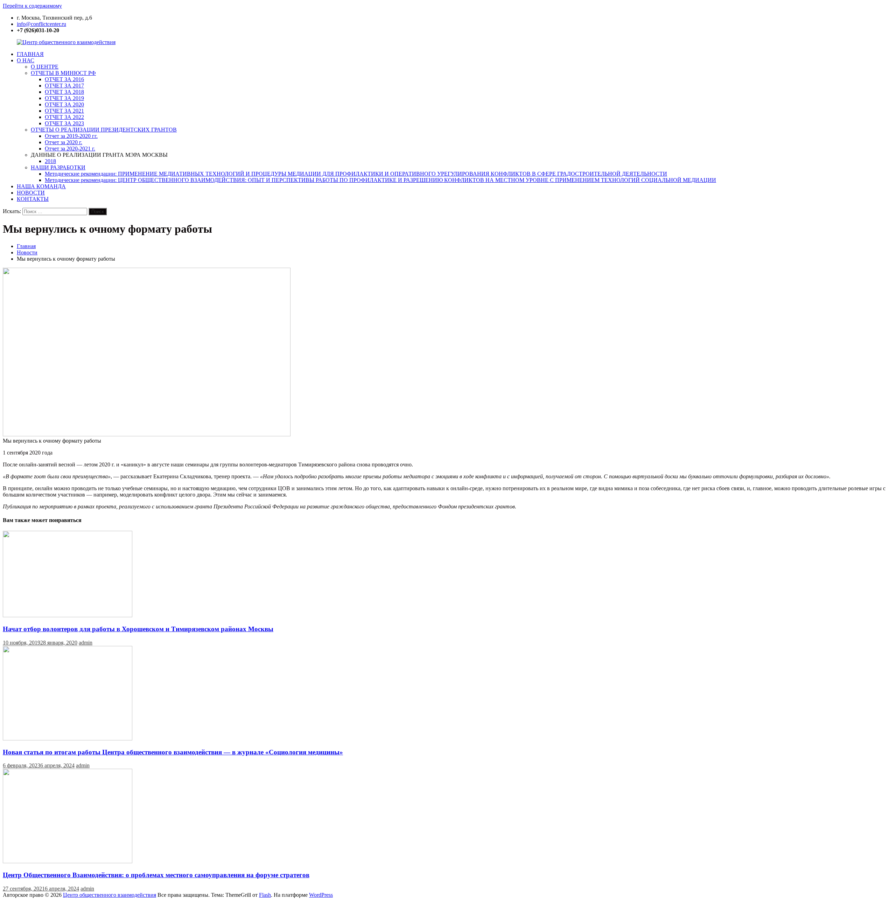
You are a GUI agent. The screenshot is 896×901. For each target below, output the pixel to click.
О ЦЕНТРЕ (44, 67)
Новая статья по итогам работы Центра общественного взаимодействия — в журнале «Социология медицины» (173, 752)
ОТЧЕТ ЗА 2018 (64, 92)
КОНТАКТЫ (33, 199)
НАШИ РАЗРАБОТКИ (58, 167)
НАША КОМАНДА (41, 186)
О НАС (25, 60)
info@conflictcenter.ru (41, 24)
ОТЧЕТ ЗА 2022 (64, 117)
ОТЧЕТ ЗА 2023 (64, 123)
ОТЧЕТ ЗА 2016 (64, 79)
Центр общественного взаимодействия (109, 895)
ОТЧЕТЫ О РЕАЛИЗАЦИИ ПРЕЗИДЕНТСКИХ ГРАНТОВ (104, 130)
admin (85, 643)
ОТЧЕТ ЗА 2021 (64, 111)
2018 (50, 161)
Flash (265, 895)
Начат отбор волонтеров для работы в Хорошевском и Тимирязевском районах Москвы (138, 629)
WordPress (321, 895)
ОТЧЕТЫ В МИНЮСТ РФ (63, 73)
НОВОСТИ (31, 193)
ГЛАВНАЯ (30, 54)
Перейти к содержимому (32, 6)
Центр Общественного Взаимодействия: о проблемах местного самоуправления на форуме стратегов (156, 875)
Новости (27, 252)
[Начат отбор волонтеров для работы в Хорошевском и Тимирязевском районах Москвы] (67, 615)
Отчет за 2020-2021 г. (70, 149)
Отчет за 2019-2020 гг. (71, 136)
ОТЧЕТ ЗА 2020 (64, 104)
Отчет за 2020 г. (63, 142)
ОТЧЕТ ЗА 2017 (64, 86)
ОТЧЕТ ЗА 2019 (64, 98)
